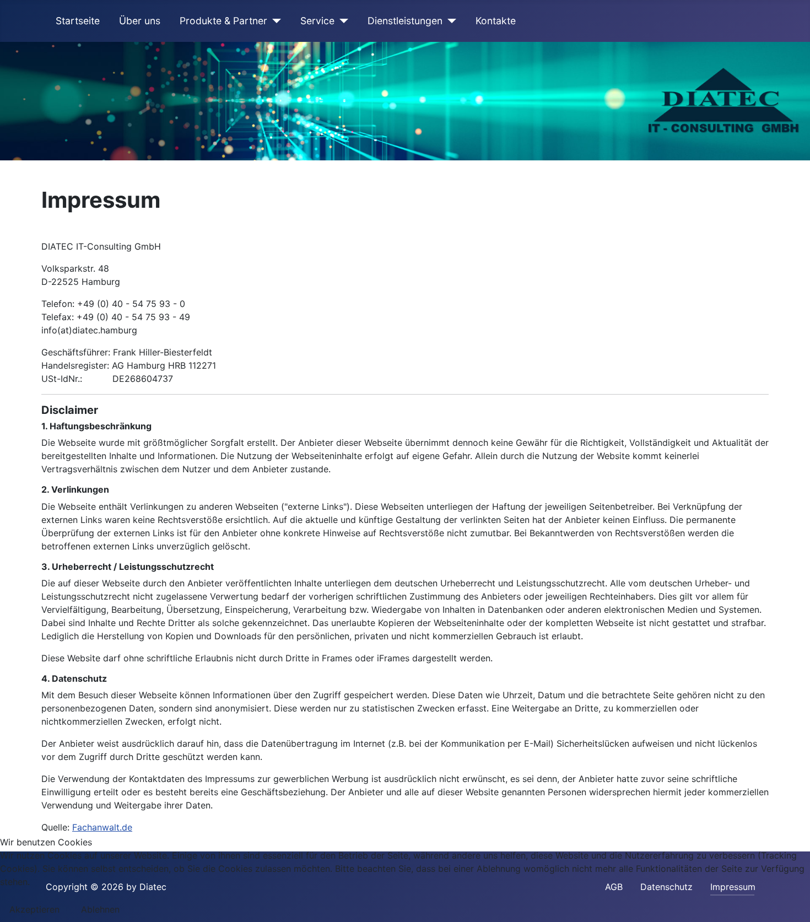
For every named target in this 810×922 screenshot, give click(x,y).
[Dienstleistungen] (449, 21)
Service (317, 20)
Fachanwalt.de (102, 827)
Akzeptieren (34, 909)
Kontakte (496, 20)
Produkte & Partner (223, 20)
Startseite (78, 20)
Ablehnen (100, 909)
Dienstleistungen (405, 20)
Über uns (139, 20)
